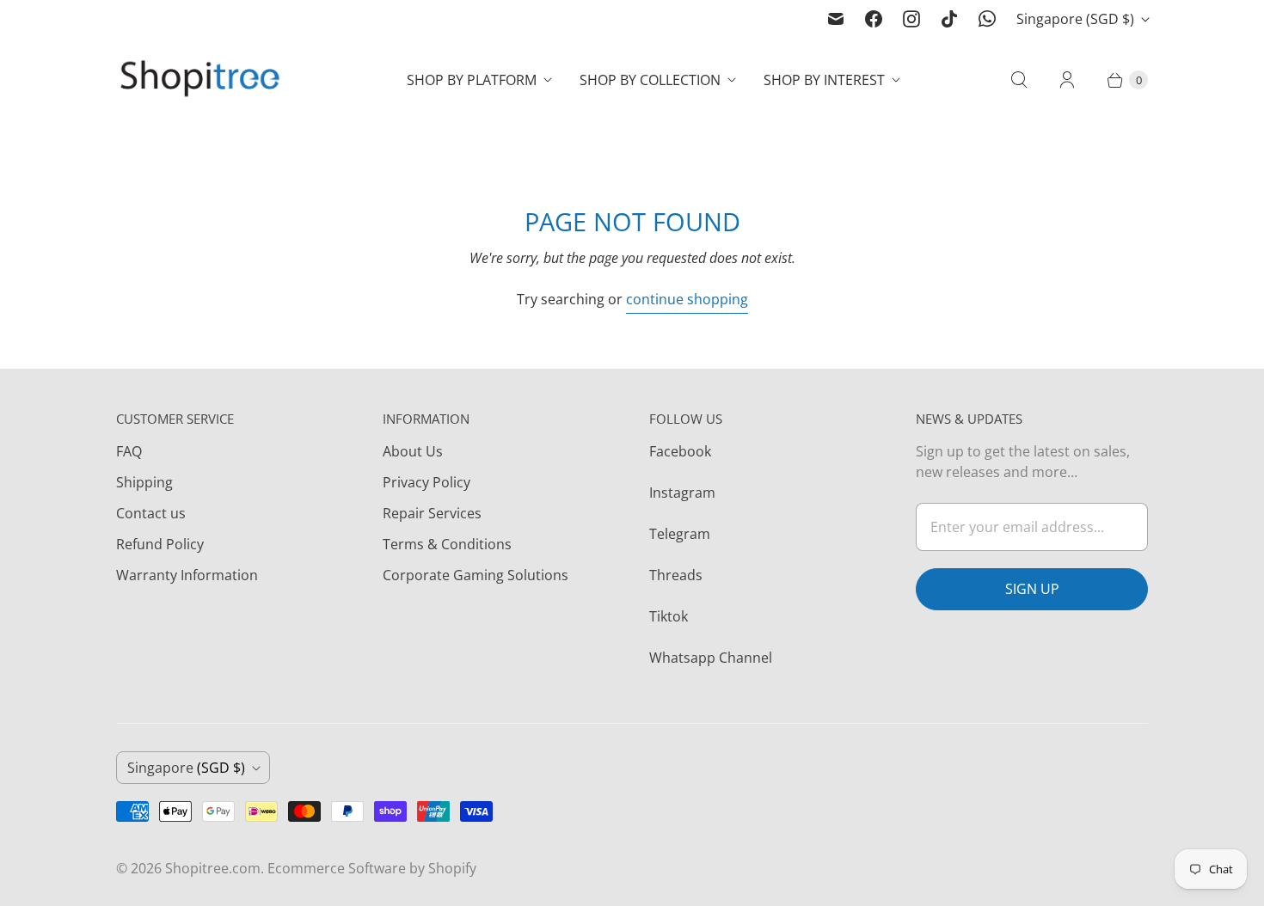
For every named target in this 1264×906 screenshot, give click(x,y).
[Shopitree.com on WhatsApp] (987, 19)
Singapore (1075, 18)
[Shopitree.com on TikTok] (949, 19)
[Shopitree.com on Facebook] (874, 19)
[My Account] (1067, 80)
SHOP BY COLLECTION (650, 79)
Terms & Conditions (447, 544)
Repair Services (432, 513)
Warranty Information (187, 575)
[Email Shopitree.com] (836, 19)
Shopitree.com (213, 868)
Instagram (682, 492)
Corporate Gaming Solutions (475, 575)
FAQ (129, 451)
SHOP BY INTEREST (824, 79)
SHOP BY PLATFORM (472, 79)
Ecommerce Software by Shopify (371, 868)
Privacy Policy (426, 482)
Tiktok (668, 616)
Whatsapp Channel (710, 657)
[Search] (1019, 80)
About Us (413, 451)
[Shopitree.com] (202, 80)
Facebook (680, 451)
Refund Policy (160, 544)
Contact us (151, 513)
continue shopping (687, 299)
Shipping (144, 482)
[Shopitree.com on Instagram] (911, 19)
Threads (676, 575)
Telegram (679, 533)
